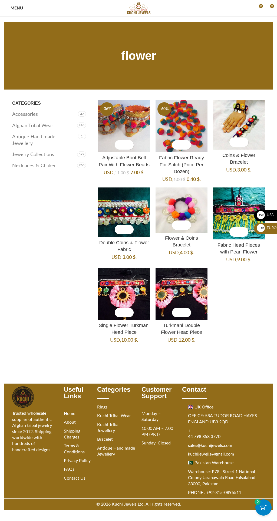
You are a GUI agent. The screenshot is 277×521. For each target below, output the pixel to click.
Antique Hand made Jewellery (33, 140)
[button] (119, 145)
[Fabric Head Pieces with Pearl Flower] (239, 213)
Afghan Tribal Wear (32, 125)
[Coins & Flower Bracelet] (239, 125)
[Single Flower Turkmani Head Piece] (124, 294)
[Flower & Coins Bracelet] (181, 209)
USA (266, 215)
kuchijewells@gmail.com (211, 454)
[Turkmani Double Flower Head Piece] (181, 294)
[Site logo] (139, 8)
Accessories (25, 114)
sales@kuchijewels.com (210, 445)
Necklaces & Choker (34, 165)
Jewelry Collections (33, 154)
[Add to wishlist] (129, 145)
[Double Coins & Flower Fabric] (124, 212)
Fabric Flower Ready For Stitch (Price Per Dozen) (181, 164)
